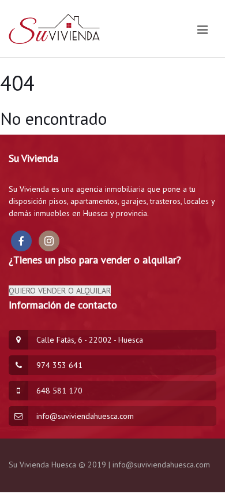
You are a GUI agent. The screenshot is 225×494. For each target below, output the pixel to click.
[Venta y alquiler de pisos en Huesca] (54, 29)
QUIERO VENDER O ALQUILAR (60, 290)
